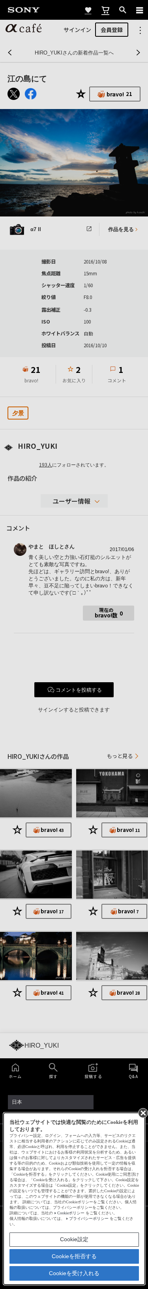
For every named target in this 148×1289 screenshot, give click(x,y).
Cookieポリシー (70, 1213)
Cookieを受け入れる (74, 1273)
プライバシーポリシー (89, 1218)
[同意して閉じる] (142, 1112)
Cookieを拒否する (74, 1256)
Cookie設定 (74, 1239)
